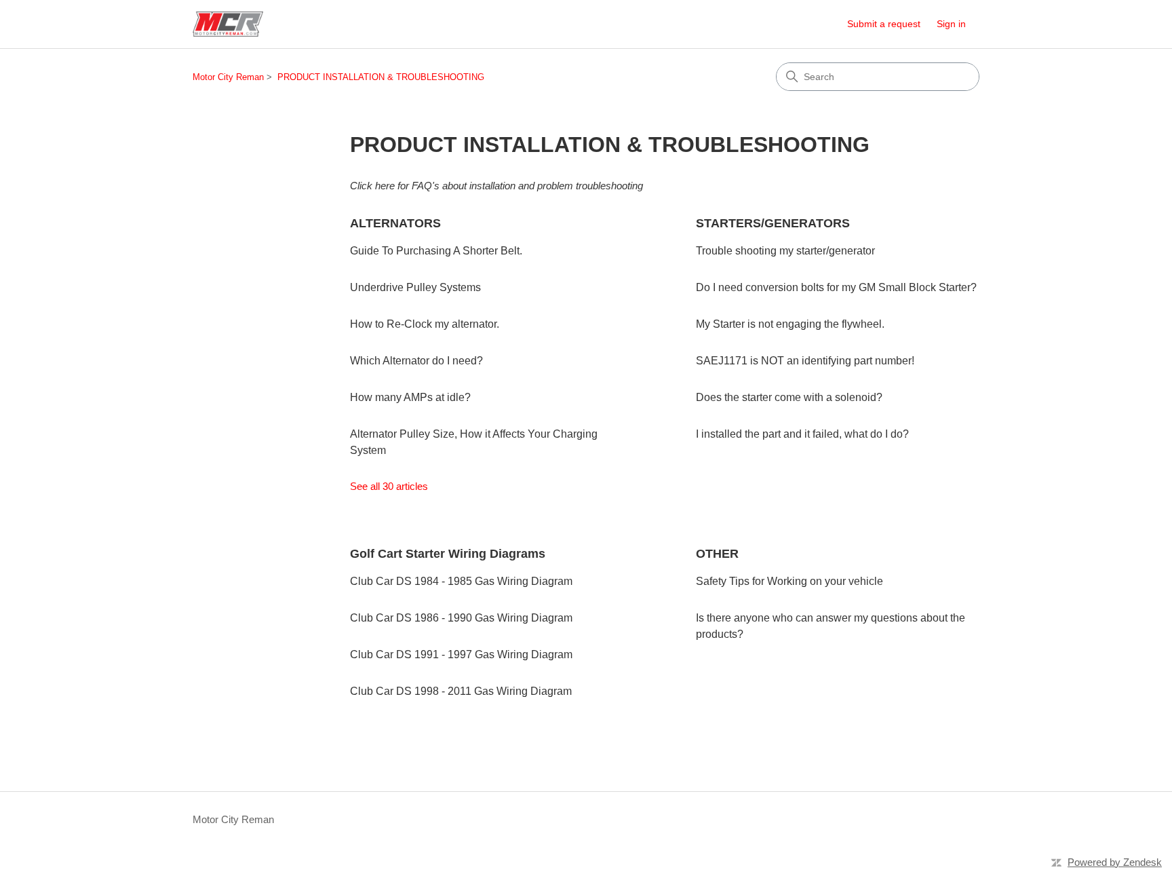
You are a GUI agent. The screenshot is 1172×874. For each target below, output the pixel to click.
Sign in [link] (951, 23)
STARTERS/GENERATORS (773, 223)
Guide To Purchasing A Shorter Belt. (436, 250)
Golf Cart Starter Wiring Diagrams (447, 553)
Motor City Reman (228, 77)
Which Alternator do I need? (416, 360)
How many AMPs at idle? (410, 397)
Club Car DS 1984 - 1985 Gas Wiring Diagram (461, 581)
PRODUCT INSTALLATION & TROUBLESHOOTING (380, 77)
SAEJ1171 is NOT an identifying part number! (805, 360)
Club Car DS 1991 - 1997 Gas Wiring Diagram (461, 654)
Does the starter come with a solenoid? (789, 397)
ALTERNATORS (395, 223)
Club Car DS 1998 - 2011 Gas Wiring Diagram (461, 691)
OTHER (717, 553)
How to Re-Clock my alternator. (424, 324)
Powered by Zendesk (1115, 862)
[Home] (228, 24)
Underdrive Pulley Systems (415, 287)
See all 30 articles (389, 486)
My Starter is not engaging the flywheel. (790, 324)
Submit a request (883, 23)
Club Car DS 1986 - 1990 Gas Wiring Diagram (461, 618)
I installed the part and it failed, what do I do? (802, 434)
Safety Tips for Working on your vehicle (789, 581)
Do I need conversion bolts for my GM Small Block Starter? (836, 287)
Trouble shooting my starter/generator (785, 250)
